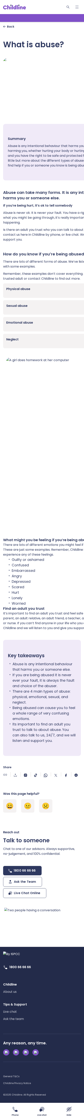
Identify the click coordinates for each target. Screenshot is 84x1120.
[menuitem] (10, 988)
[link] (14, 7)
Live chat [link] (10, 1011)
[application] (42, 560)
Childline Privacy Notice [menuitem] (17, 1083)
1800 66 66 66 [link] (20, 967)
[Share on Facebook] (66, 774)
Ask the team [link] (13, 1019)
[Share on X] (56, 774)
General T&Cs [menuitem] (11, 1076)
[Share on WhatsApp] (45, 774)
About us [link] (10, 991)
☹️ (46, 805)
